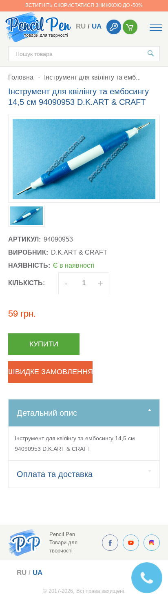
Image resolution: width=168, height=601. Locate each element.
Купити (43, 344)
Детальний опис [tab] (47, 412)
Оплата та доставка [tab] (55, 474)
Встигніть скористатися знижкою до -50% (84, 5)
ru (81, 26)
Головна (20, 77)
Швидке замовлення (50, 372)
